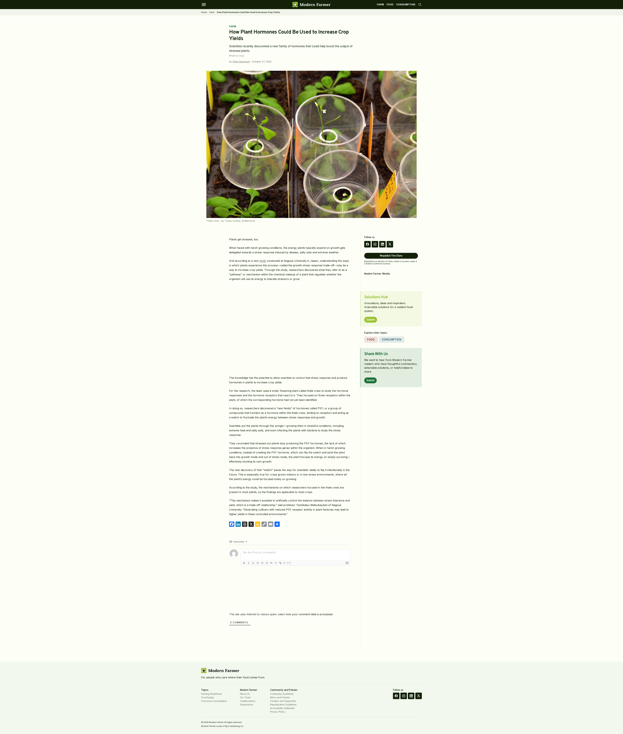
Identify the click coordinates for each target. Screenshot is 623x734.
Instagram (375, 244)
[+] (289, 562)
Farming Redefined (211, 693)
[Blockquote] (271, 563)
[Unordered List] (266, 563)
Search (420, 4)
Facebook (367, 244)
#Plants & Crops (236, 56)
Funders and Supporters (283, 701)
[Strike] (257, 563)
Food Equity (207, 697)
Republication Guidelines (283, 704)
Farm (380, 4)
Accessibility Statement (282, 708)
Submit (370, 380)
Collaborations (247, 701)
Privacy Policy (277, 711)
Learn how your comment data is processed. (305, 614)
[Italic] (248, 563)
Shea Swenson (241, 61)
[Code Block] (276, 563)
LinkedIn (382, 244)
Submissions (246, 704)
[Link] (280, 563)
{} (284, 562)
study (262, 260)
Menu (203, 4)
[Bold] (244, 563)
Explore (370, 319)
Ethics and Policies (280, 697)
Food (390, 4)
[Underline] (253, 563)
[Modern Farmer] (311, 4)
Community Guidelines (282, 693)
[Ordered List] (262, 563)
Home (204, 12)
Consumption (405, 4)
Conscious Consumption (214, 701)
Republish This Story (391, 256)
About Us (245, 693)
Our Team (245, 697)
